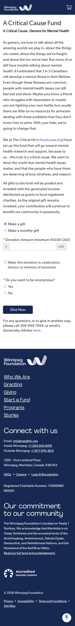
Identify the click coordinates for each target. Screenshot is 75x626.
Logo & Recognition (44, 474)
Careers (21, 474)
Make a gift (16, 224)
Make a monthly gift (23, 231)
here (36, 330)
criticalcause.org (49, 140)
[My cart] (69, 7)
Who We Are (17, 377)
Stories (11, 415)
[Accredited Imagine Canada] (20, 577)
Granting (13, 384)
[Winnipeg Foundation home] (26, 360)
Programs (14, 407)
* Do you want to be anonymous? (29, 280)
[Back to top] (66, 617)
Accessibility (26, 601)
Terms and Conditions (53, 601)
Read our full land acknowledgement (29, 553)
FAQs (7, 474)
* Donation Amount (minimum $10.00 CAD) (36, 240)
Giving (10, 392)
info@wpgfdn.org (25, 441)
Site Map (9, 606)
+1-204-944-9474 (40, 446)
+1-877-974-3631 (42, 451)
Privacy (8, 601)
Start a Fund (17, 399)
